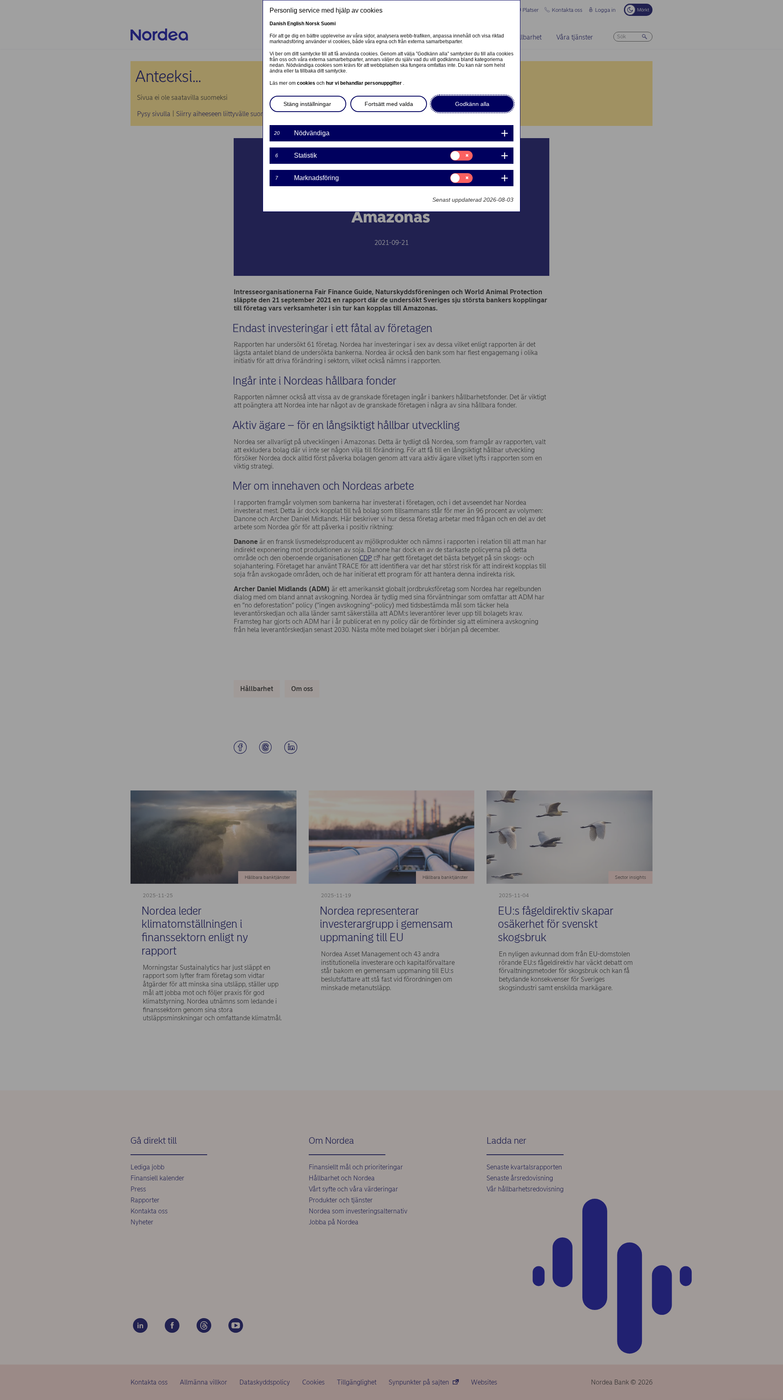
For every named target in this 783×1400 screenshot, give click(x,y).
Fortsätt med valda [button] (389, 104)
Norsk (312, 23)
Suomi (328, 23)
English (295, 23)
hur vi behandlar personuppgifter (364, 83)
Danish (278, 23)
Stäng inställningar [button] (307, 104)
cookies (306, 83)
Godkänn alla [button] (472, 104)
